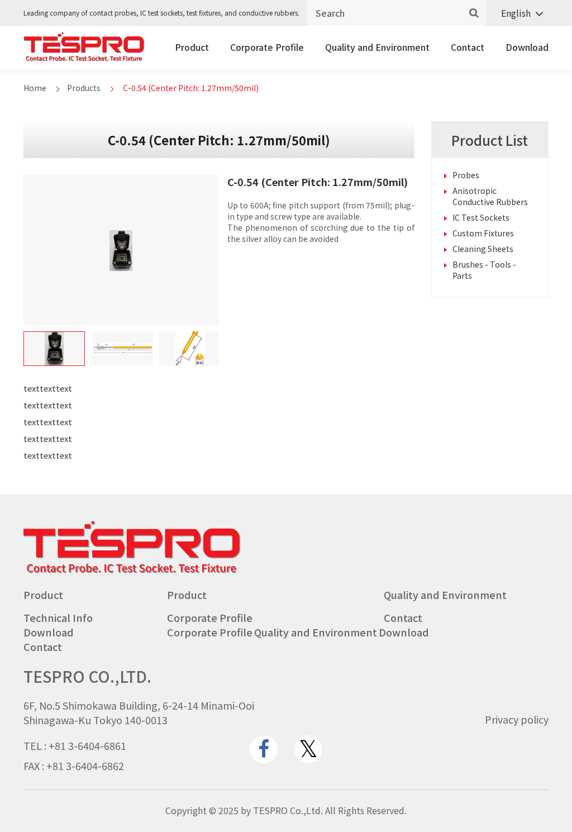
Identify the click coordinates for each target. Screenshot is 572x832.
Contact (467, 47)
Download (527, 47)
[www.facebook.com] (264, 749)
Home (34, 87)
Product (192, 47)
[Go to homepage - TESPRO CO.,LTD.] (132, 570)
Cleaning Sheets (482, 248)
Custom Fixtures (483, 233)
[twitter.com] (308, 749)
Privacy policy (517, 719)
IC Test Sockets (480, 217)
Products (84, 87)
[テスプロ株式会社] (84, 58)
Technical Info (58, 617)
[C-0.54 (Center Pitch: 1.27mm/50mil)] (54, 348)
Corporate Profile (267, 47)
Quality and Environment (377, 47)
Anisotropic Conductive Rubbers (490, 196)
